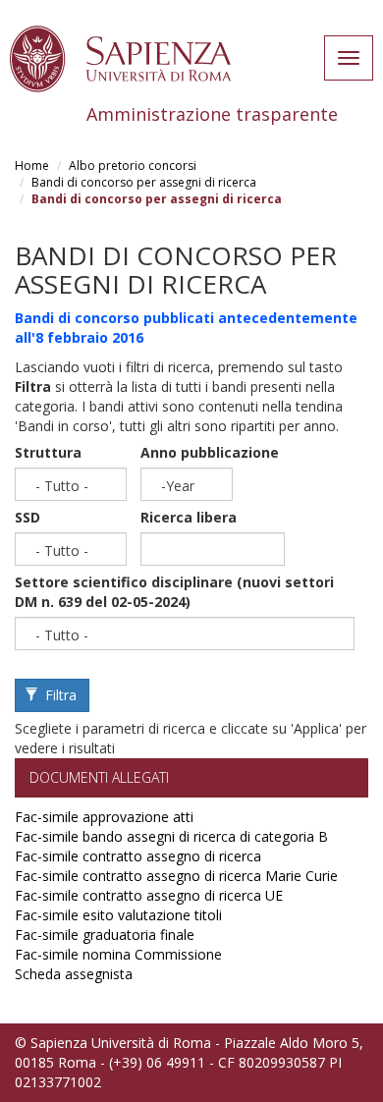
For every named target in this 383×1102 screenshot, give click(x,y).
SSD (27, 517)
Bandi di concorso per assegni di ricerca (143, 182)
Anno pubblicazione (209, 452)
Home (32, 165)
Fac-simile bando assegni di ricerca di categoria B (171, 836)
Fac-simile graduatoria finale (104, 934)
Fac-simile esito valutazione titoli (118, 915)
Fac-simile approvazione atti (104, 816)
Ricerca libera (188, 517)
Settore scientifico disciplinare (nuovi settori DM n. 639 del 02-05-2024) (174, 592)
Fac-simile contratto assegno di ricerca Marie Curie (176, 875)
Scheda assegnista (74, 973)
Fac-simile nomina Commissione (118, 954)
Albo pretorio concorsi (132, 165)
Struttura (48, 452)
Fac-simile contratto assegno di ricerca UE (149, 895)
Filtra (59, 695)
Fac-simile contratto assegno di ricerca (138, 856)
